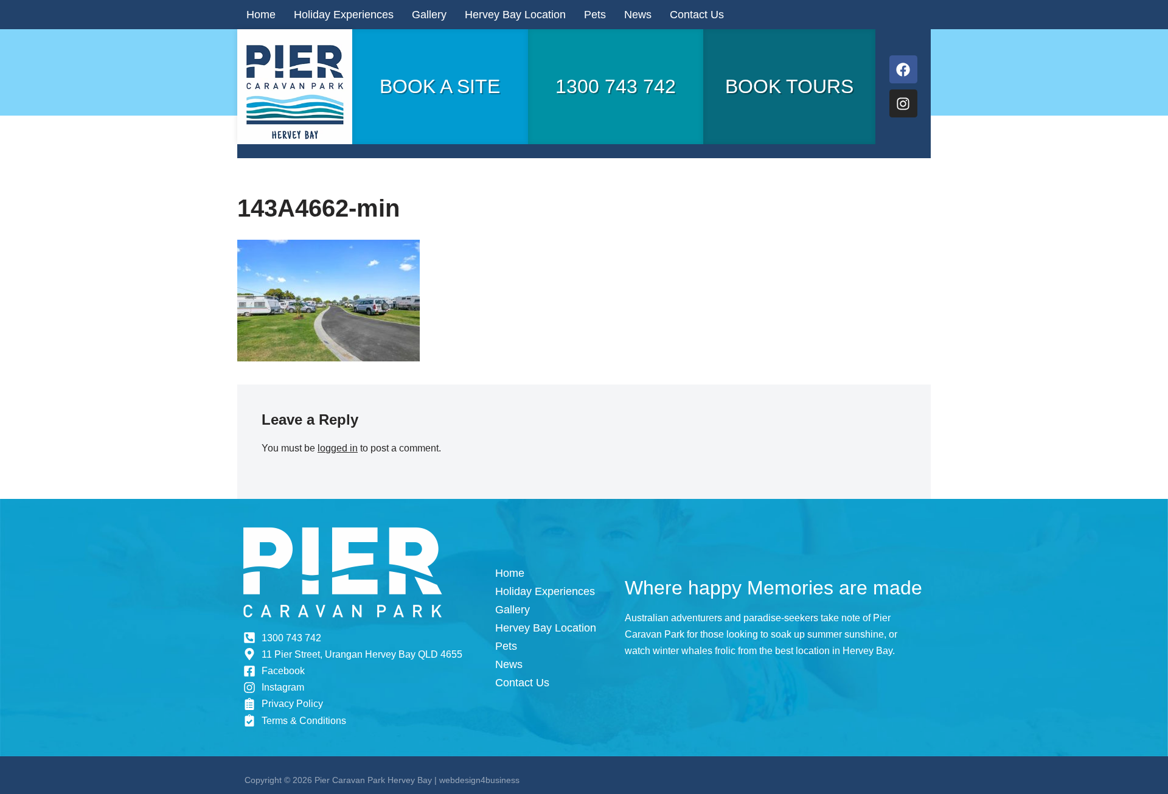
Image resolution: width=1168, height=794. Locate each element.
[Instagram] (903, 103)
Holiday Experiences (344, 15)
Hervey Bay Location (515, 15)
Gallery (429, 15)
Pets (595, 15)
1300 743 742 (615, 86)
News (638, 15)
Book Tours (789, 86)
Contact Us (697, 15)
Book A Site (440, 86)
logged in (338, 448)
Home (261, 15)
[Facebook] (903, 69)
